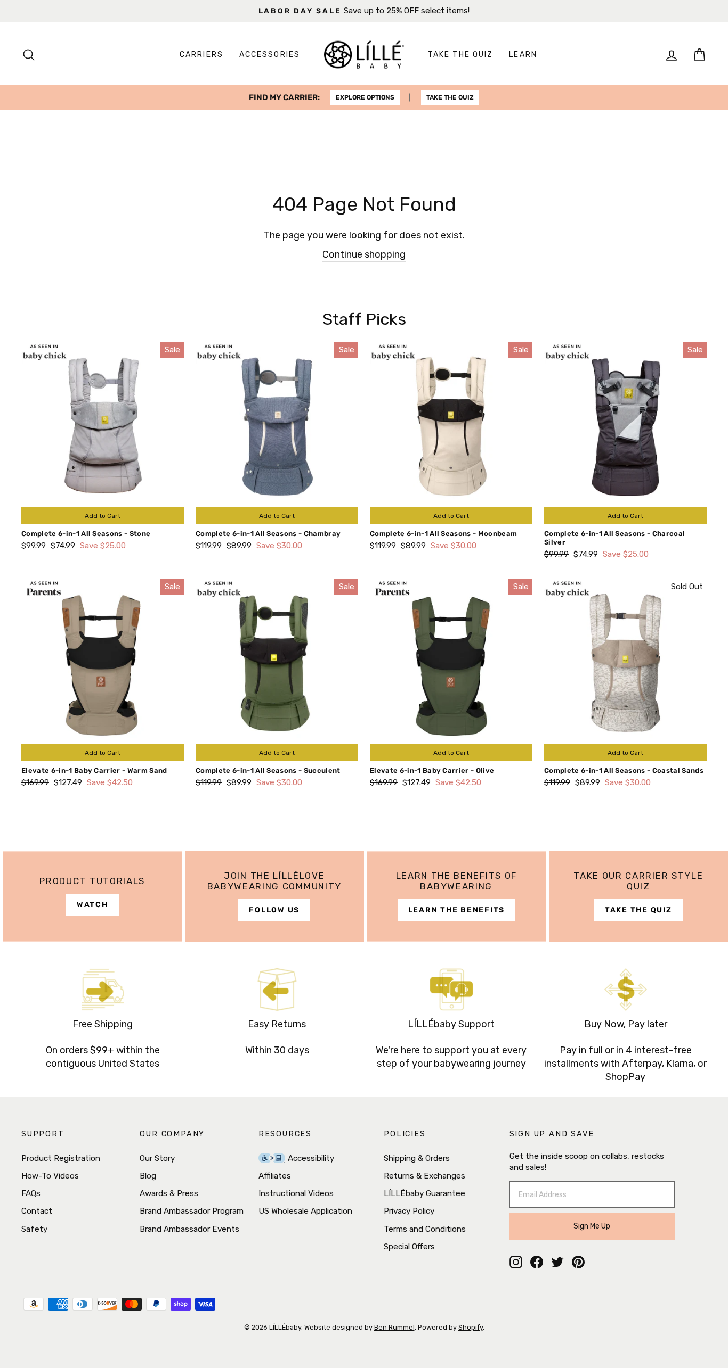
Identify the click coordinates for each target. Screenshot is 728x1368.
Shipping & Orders (417, 1158)
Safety (34, 1229)
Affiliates (274, 1176)
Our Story (157, 1158)
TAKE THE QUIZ (450, 97)
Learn (523, 54)
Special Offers (409, 1246)
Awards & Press (169, 1193)
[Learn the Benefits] (456, 896)
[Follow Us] (275, 896)
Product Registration (60, 1158)
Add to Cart (102, 516)
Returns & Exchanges (424, 1176)
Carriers (201, 54)
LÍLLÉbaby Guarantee (424, 1193)
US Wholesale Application (305, 1211)
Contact (36, 1211)
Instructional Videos (296, 1193)
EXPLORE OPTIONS (365, 97)
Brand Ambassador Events (189, 1229)
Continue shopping (364, 254)
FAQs (31, 1193)
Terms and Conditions (425, 1229)
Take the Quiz (460, 54)
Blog (148, 1176)
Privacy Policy (409, 1211)
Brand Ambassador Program (192, 1211)
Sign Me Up (591, 1226)
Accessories (269, 54)
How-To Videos (50, 1176)
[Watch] (92, 896)
